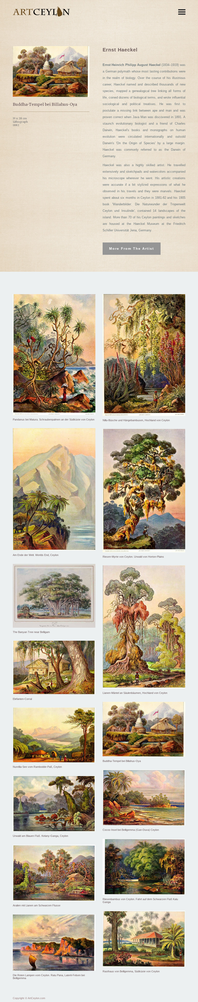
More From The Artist (131, 248)
